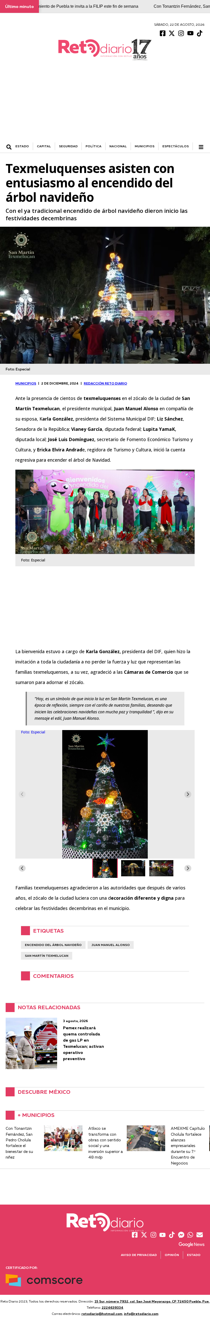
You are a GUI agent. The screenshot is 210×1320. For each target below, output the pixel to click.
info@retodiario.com (141, 1314)
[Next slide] (187, 794)
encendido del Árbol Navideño (53, 945)
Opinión (172, 1255)
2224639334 (112, 1307)
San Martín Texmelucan (46, 956)
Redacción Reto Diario (105, 383)
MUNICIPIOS (144, 146)
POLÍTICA (93, 146)
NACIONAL (118, 146)
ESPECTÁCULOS (175, 146)
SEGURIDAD (68, 146)
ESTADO (22, 146)
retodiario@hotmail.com (101, 1314)
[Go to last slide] (22, 868)
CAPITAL (44, 146)
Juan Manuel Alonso (110, 945)
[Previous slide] (22, 794)
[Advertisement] (105, 104)
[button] (105, 868)
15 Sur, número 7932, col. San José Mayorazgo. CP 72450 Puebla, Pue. (151, 1301)
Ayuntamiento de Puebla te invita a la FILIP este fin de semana (81, 6)
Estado (194, 1255)
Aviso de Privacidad (139, 1255)
